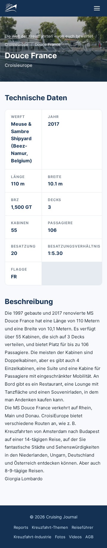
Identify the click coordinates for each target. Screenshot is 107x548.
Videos (75, 536)
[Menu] (97, 8)
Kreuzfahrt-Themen (50, 527)
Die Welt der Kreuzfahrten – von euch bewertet (49, 36)
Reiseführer (82, 527)
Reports (21, 527)
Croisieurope (17, 44)
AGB (89, 536)
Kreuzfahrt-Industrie (32, 536)
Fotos (60, 536)
